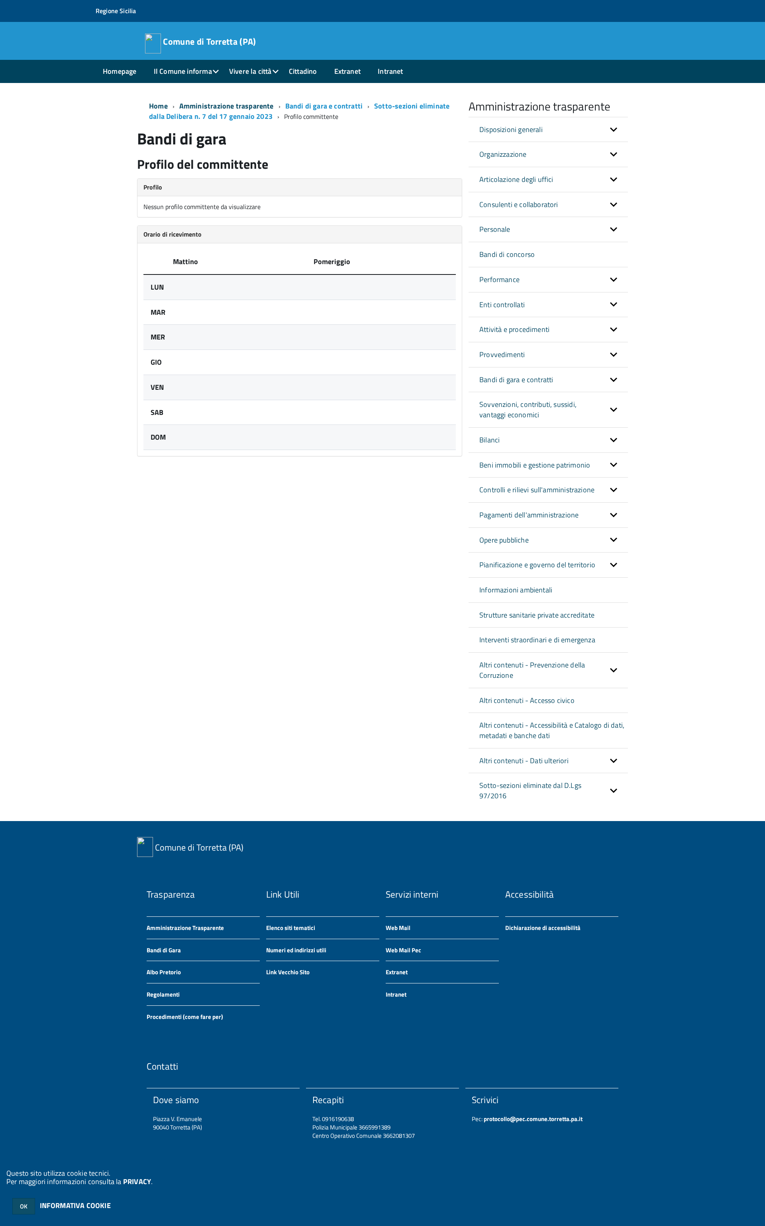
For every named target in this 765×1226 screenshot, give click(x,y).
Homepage (119, 71)
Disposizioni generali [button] (511, 129)
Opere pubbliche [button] (504, 540)
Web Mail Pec (403, 950)
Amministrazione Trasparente (185, 927)
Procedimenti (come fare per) (185, 1016)
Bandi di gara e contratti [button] (516, 379)
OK (23, 1206)
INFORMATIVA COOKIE (75, 1205)
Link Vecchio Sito (288, 972)
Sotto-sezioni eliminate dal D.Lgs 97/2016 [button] (530, 790)
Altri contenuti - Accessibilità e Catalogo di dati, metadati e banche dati (551, 730)
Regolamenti (163, 994)
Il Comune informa (183, 71)
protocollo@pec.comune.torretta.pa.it (533, 1118)
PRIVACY (137, 1181)
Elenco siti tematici (290, 927)
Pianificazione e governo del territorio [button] (537, 564)
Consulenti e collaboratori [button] (518, 204)
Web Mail (398, 927)
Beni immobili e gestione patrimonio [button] (534, 465)
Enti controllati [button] (502, 304)
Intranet (390, 71)
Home (158, 106)
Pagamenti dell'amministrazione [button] (529, 514)
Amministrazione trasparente (226, 106)
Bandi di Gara (164, 950)
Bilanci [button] (489, 439)
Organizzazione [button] (503, 154)
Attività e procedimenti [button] (514, 329)
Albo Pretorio (164, 972)
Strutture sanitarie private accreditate (536, 615)
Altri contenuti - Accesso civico (527, 700)
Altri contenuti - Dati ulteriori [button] (524, 760)
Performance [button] (499, 279)
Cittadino (303, 71)
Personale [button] (494, 229)
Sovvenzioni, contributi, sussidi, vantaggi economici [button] (528, 409)
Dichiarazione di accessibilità (543, 927)
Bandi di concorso (507, 254)
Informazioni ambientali (515, 589)
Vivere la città (250, 71)
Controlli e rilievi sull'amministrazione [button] (536, 489)
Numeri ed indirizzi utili (296, 950)
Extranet (347, 71)
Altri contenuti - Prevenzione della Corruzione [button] (532, 670)
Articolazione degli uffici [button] (516, 179)
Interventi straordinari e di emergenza (537, 639)
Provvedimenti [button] (502, 354)
